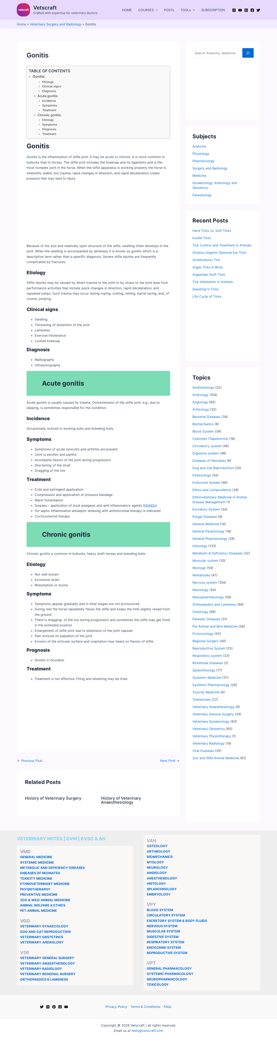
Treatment (49, 110)
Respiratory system (207, 656)
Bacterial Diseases (206, 417)
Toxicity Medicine (205, 692)
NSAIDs (150, 505)
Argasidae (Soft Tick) (208, 274)
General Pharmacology (209, 539)
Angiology (200, 402)
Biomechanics (203, 424)
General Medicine (205, 524)
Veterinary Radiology (208, 743)
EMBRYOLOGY (159, 894)
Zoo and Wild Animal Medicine (215, 758)
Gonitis (39, 76)
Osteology (200, 612)
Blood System (203, 431)
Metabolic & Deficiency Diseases (217, 553)
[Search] (248, 52)
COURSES (146, 10)
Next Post (169, 760)
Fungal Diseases (204, 517)
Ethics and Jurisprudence (211, 490)
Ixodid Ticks (201, 238)
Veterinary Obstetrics (208, 729)
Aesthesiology (203, 387)
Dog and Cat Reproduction (213, 468)
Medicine (199, 175)
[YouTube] (240, 10)
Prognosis (49, 129)
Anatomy (199, 146)
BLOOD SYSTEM (160, 910)
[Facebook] (252, 10)
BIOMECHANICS (160, 857)
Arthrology (200, 409)
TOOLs (185, 10)
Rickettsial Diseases (207, 663)
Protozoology (203, 634)
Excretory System (206, 509)
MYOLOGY (155, 862)
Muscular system (205, 560)
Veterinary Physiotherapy (211, 736)
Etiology (48, 81)
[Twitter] (258, 10)
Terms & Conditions (145, 1007)
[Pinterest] (246, 10)
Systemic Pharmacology (211, 685)
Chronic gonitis (49, 115)
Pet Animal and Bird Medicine (214, 626)
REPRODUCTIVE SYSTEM (167, 953)
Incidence (49, 100)
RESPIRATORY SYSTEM (165, 942)
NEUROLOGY (157, 867)
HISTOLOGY (156, 883)
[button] (156, 10)
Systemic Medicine (206, 677)
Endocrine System (206, 482)
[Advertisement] (98, 214)
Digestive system (205, 453)
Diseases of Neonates (209, 461)
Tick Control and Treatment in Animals (221, 245)
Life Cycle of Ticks (206, 296)
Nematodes (201, 575)
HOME (127, 10)
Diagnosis (49, 91)
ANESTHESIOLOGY (162, 878)
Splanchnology (203, 670)
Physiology (200, 154)
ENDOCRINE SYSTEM (164, 947)
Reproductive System (208, 648)
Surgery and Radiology (210, 168)
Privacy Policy (116, 1007)
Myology (199, 568)
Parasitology (202, 195)
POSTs (169, 10)
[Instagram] (234, 10)
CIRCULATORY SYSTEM (166, 915)
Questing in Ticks (205, 289)
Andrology (200, 395)
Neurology (200, 590)
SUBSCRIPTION (213, 10)
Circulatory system (206, 446)
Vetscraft (45, 7)
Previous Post (29, 760)
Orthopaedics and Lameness (214, 604)
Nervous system (204, 582)
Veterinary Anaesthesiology (213, 707)
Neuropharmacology (208, 597)
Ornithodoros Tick (206, 260)
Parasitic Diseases (206, 619)
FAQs (167, 1007)
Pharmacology (203, 161)
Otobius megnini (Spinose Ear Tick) (219, 252)
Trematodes (201, 699)
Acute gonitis (48, 96)
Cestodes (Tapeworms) (210, 439)
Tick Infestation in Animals (212, 282)
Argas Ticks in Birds (207, 267)
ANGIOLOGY (157, 873)
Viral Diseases (203, 751)
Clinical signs (51, 86)
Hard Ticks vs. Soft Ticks (211, 231)
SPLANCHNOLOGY (162, 889)
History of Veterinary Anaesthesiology (121, 800)
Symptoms (49, 105)
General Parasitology (208, 531)
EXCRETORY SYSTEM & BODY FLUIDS (177, 921)
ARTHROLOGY (158, 851)
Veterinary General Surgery (213, 714)
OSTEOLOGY (157, 846)
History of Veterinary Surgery (53, 798)
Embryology (201, 475)
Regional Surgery (205, 641)
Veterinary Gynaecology (210, 721)
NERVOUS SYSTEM (162, 926)
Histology (199, 546)
